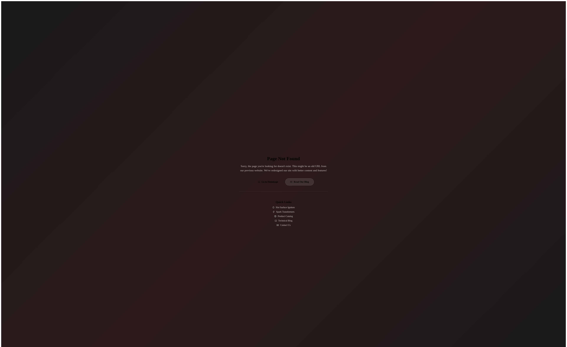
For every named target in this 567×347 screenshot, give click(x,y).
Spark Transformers (285, 212)
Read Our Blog (301, 182)
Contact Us (285, 225)
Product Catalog (285, 216)
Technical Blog (285, 220)
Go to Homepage (269, 182)
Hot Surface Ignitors (285, 207)
